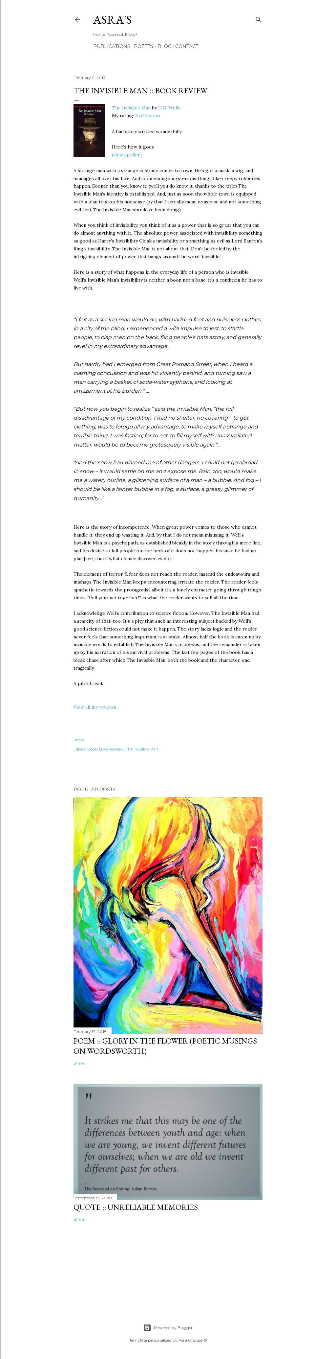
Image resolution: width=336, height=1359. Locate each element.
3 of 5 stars (148, 116)
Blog (165, 46)
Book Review (111, 749)
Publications (111, 46)
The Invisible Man (131, 108)
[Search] (258, 18)
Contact (186, 46)
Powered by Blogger (173, 1327)
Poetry (144, 46)
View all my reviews (95, 707)
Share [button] (79, 739)
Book (92, 749)
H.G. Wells (169, 108)
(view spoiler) (127, 155)
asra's (112, 19)
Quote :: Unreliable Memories (136, 1207)
